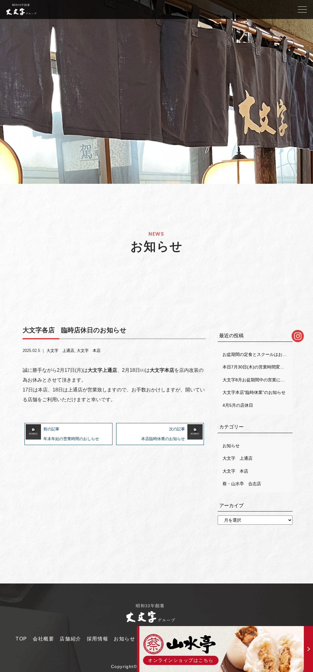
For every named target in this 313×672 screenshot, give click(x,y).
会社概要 (43, 638)
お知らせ (231, 445)
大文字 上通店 (60, 350)
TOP (21, 638)
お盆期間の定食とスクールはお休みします (257, 354)
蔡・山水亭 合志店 (242, 483)
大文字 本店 (89, 350)
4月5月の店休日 (238, 405)
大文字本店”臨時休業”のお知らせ (254, 392)
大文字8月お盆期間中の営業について (257, 379)
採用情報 (97, 638)
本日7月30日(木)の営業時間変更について (257, 366)
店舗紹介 (70, 638)
